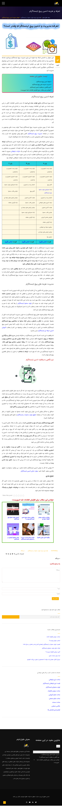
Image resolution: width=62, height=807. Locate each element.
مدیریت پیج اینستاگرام (35, 134)
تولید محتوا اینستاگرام (25, 303)
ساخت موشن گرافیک (54, 691)
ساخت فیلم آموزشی (54, 695)
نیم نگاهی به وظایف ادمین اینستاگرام (40, 87)
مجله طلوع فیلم (46, 18)
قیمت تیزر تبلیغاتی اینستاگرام (51, 683)
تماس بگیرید (43, 242)
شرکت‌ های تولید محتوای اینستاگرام (51, 648)
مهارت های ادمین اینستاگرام (29, 471)
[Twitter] (12, 554)
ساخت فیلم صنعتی (54, 698)
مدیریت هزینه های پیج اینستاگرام (41, 84)
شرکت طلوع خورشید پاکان (24, 797)
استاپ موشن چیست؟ (54, 641)
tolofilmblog (54, 551)
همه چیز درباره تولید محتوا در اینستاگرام (31, 18)
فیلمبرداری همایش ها (54, 710)
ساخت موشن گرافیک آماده (53, 637)
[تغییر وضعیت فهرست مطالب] (50, 76)
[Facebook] (14, 554)
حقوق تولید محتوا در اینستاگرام (26, 415)
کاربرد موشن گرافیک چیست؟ (53, 652)
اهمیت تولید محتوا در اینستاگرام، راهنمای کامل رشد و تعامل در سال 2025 (41, 644)
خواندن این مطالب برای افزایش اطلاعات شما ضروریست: (35, 90)
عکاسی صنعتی (56, 706)
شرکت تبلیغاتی (15, 151)
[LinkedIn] (8, 554)
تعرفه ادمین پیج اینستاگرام (43, 82)
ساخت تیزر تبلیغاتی (54, 679)
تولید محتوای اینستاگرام (53, 687)
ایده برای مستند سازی (54, 656)
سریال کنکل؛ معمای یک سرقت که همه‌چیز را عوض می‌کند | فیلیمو (43, 659)
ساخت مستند (56, 702)
